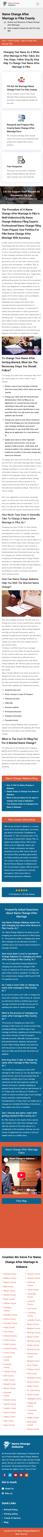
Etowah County (9, 1400)
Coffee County (9, 1340)
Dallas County (9, 1380)
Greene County (9, 1416)
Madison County (33, 1328)
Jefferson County (31, 1284)
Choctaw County (10, 1323)
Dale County (8, 1375)
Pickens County (33, 1369)
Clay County (8, 1331)
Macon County (33, 1324)
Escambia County (7, 1394)
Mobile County (33, 1345)
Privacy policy (11, 1513)
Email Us (9, 1488)
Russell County (33, 1382)
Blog (6, 1522)
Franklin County (9, 1408)
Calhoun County (9, 1303)
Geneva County (9, 1412)
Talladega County (34, 1398)
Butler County (9, 1299)
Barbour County (9, 1282)
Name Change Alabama (27, 1531)
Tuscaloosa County (32, 1412)
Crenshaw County (7, 1366)
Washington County (32, 1423)
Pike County (32, 1373)
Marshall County (33, 1341)
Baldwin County (9, 1278)
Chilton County (9, 1319)
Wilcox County (33, 1429)
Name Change (14, 41)
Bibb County (8, 1286)
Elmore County (9, 1388)
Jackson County (33, 1278)
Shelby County (33, 1386)
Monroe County (33, 1349)
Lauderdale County (31, 1295)
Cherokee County (10, 1315)
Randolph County (34, 1377)
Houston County (33, 1274)
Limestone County (31, 1314)
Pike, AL (9, 1493)
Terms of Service (12, 1518)
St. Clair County (33, 1390)
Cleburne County (10, 1336)
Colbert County (9, 1344)
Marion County (33, 1337)
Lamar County (33, 1289)
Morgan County (33, 1361)
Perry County (32, 1365)
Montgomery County (32, 1355)
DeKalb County (9, 1384)
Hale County (8, 1421)
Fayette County (9, 1404)
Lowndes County (34, 1320)
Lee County (31, 1308)
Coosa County (9, 1352)
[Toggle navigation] (37, 4)
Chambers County (7, 1309)
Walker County (33, 1417)
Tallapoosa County (31, 1404)
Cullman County (9, 1371)
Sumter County (33, 1394)
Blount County (9, 1290)
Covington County (7, 1358)
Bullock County (9, 1295)
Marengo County (33, 1332)
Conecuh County (10, 1348)
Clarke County (9, 1327)
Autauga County (9, 1274)
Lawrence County (31, 1303)
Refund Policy (11, 1509)
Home (4, 41)
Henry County (9, 1425)
